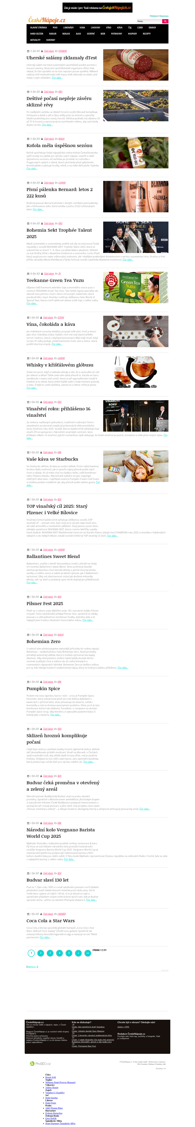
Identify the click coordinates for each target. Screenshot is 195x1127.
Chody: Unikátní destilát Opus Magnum (88, 1031)
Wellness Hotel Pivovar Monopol (60, 1082)
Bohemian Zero (43, 641)
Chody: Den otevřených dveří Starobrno (88, 1027)
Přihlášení (154, 16)
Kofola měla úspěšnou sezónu (60, 145)
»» (88, 953)
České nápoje (49, 51)
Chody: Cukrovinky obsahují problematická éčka (92, 1035)
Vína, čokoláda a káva (51, 324)
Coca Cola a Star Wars (51, 920)
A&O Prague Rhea (54, 1108)
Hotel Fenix (50, 1103)
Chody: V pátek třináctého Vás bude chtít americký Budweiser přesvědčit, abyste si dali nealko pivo (93, 1041)
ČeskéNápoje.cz (126, 1062)
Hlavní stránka (38, 27)
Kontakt (50, 40)
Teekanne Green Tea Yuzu (55, 280)
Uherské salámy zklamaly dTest (62, 57)
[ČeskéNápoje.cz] (47, 23)
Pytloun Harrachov (54, 1113)
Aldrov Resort (51, 1087)
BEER (59, 499)
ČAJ (59, 273)
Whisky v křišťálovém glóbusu (60, 365)
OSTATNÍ (61, 317)
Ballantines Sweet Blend (53, 556)
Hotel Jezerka (51, 1098)
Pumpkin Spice (43, 688)
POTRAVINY (62, 51)
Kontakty (144, 1064)
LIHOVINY (62, 182)
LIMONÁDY (62, 914)
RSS (138, 1064)
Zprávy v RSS (123, 1027)
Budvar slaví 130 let (48, 880)
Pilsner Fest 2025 (45, 603)
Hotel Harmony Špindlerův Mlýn (60, 1123)
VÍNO (60, 91)
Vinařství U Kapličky (55, 1092)
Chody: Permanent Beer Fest (84, 1046)
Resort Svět (50, 1077)
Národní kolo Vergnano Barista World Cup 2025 (61, 832)
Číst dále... (57, 77)
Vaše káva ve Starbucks (52, 459)
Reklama (151, 1064)
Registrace (164, 16)
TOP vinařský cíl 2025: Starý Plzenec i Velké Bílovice (57, 509)
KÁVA (59, 452)
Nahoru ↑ (32, 966)
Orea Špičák (51, 1118)
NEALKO (61, 138)
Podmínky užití (160, 1064)
